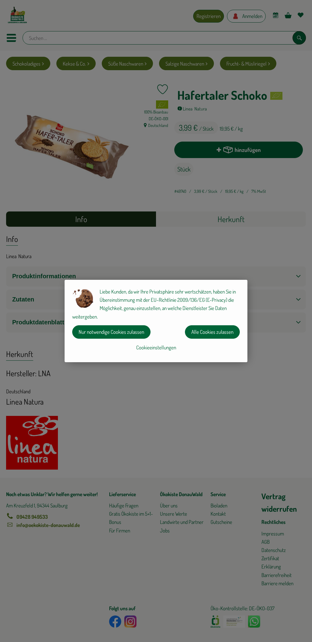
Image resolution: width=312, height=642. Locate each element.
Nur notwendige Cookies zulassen (111, 332)
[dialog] (156, 321)
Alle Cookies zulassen (212, 332)
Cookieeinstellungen (156, 347)
